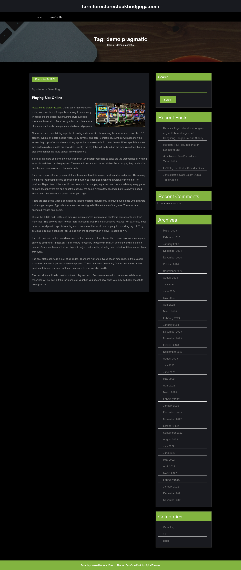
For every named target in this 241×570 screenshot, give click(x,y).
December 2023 (172, 331)
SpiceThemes (152, 565)
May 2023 (169, 379)
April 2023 (169, 385)
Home (39, 17)
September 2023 (172, 352)
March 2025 (170, 230)
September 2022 (172, 432)
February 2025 (171, 237)
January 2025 (171, 244)
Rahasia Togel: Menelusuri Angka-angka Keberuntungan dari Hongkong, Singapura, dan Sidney (183, 133)
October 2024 (171, 264)
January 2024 (171, 325)
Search (163, 76)
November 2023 (172, 338)
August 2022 (170, 439)
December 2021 (172, 493)
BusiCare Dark (133, 565)
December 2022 (172, 412)
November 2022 (172, 419)
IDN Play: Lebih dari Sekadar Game (184, 168)
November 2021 (172, 500)
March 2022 (170, 473)
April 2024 (169, 304)
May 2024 (169, 298)
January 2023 (171, 405)
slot (165, 534)
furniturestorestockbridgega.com (120, 6)
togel (166, 541)
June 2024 (169, 291)
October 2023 (171, 345)
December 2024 (172, 251)
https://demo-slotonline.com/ (47, 107)
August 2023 (170, 358)
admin (40, 89)
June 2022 (169, 453)
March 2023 (170, 392)
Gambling (54, 89)
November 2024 (172, 257)
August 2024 (170, 277)
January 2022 (171, 486)
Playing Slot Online (47, 97)
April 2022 (169, 466)
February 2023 (171, 399)
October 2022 (171, 426)
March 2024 (170, 311)
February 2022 (171, 480)
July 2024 (168, 284)
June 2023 (169, 372)
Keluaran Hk (55, 17)
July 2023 (168, 365)
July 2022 (168, 446)
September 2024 (172, 271)
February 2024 (171, 318)
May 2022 (169, 459)
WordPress (109, 565)
